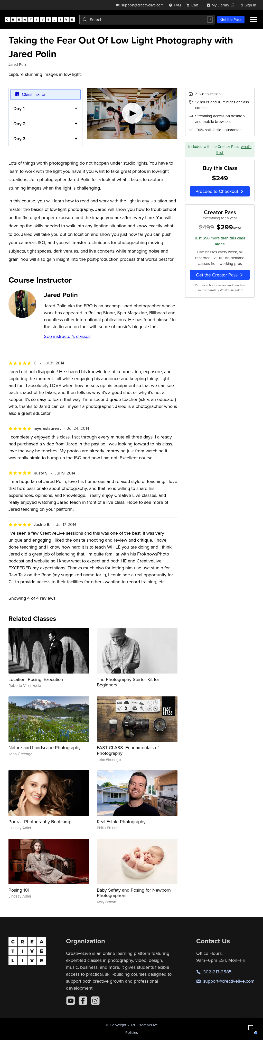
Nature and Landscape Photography (44, 747)
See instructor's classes (67, 336)
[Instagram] (95, 1000)
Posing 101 (18, 890)
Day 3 (19, 138)
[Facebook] (83, 1000)
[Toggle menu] (253, 19)
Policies (131, 1032)
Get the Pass (230, 19)
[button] (250, 1027)
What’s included (231, 290)
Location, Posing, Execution (35, 679)
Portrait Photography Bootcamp (39, 821)
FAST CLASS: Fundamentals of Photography (128, 750)
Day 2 (19, 123)
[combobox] (147, 19)
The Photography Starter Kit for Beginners (128, 682)
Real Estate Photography (121, 821)
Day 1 (19, 108)
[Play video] (132, 113)
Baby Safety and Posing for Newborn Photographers (134, 893)
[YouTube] (70, 1000)
